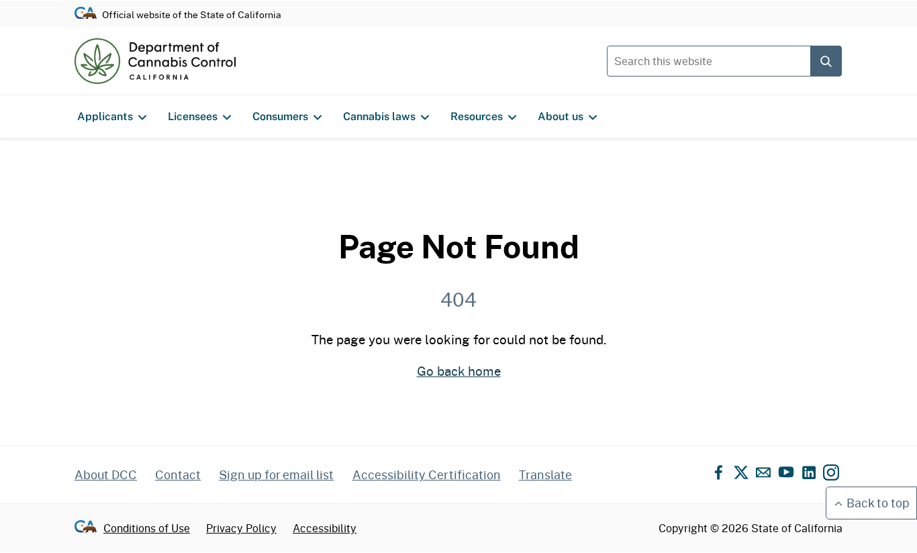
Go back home (459, 370)
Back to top (878, 502)
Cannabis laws (379, 116)
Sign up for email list (276, 474)
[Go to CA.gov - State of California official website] (86, 13)
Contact (178, 474)
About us (560, 116)
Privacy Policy (241, 528)
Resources (476, 116)
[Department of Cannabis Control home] (155, 61)
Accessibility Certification (426, 474)
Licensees (193, 116)
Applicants (105, 116)
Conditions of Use (146, 528)
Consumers (280, 116)
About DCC (106, 474)
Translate (545, 474)
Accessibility (324, 528)
